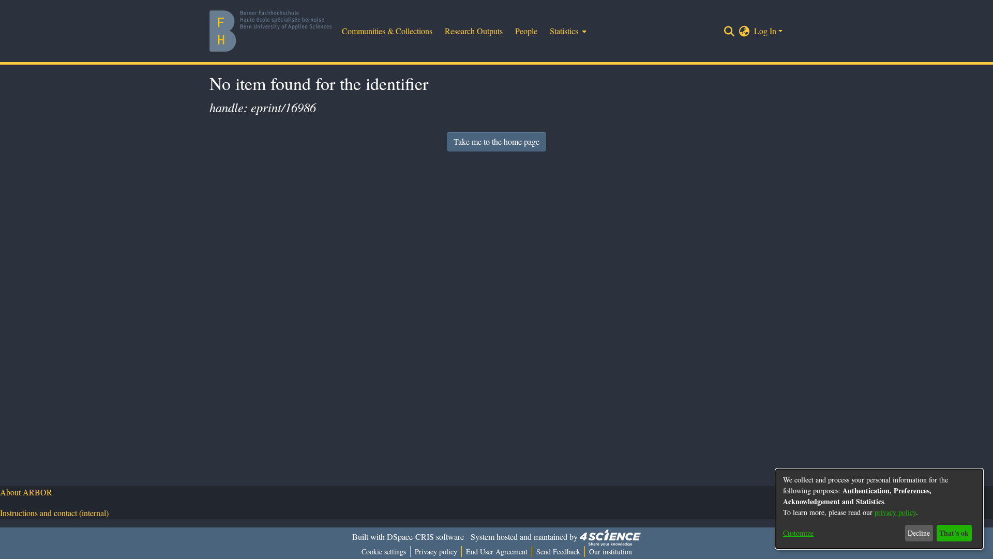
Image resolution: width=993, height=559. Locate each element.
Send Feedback (558, 551)
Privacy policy (436, 551)
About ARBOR (26, 492)
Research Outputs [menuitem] (474, 30)
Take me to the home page (496, 141)
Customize (798, 533)
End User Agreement (497, 551)
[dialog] (879, 509)
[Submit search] (729, 31)
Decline (919, 533)
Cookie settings (384, 551)
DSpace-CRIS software (425, 536)
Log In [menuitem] (765, 30)
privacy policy (895, 512)
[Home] (270, 31)
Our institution (610, 551)
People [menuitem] (526, 30)
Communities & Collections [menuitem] (387, 30)
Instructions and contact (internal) (54, 512)
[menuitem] (567, 31)
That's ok (954, 532)
